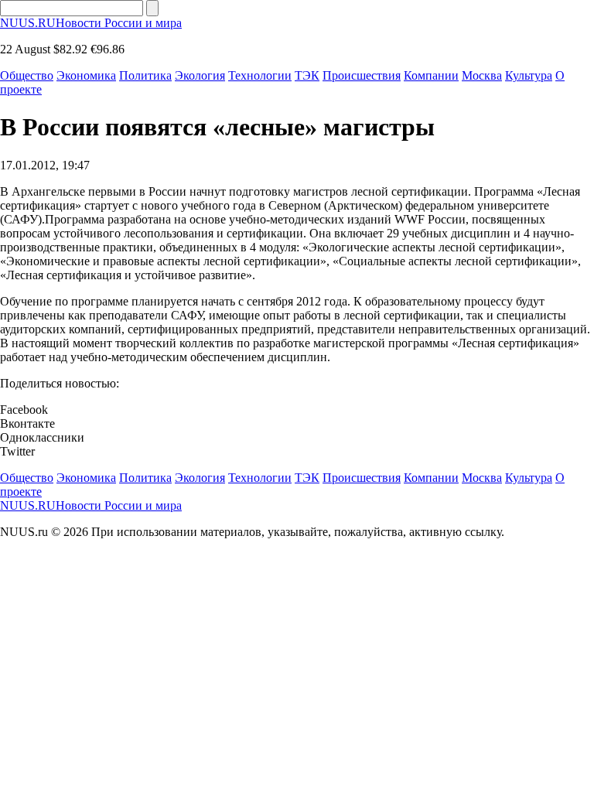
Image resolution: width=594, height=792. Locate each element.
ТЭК (307, 75)
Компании (431, 75)
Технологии (260, 75)
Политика (145, 75)
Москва (482, 75)
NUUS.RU (91, 22)
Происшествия (362, 75)
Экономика (86, 75)
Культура (528, 75)
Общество (26, 75)
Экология (200, 75)
